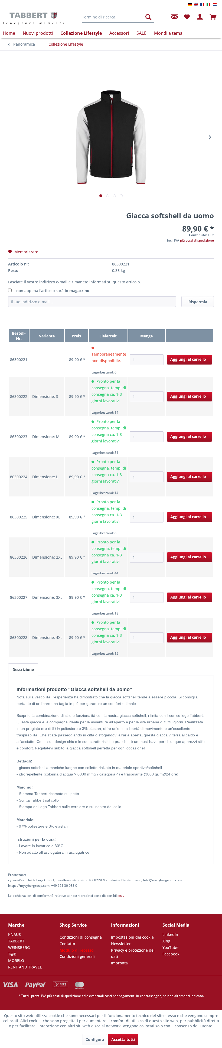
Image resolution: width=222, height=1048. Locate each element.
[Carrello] (213, 17)
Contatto (67, 943)
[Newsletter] (173, 17)
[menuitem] (118, 17)
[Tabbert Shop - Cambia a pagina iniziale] (33, 18)
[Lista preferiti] (186, 17)
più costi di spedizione (197, 240)
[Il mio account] (200, 17)
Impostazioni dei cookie (132, 937)
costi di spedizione (67, 995)
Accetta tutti (123, 1039)
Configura (95, 1039)
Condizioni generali (77, 956)
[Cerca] (148, 17)
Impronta (119, 962)
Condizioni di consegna (81, 937)
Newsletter (121, 943)
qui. (121, 895)
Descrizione (23, 669)
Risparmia (197, 301)
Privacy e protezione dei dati (133, 953)
